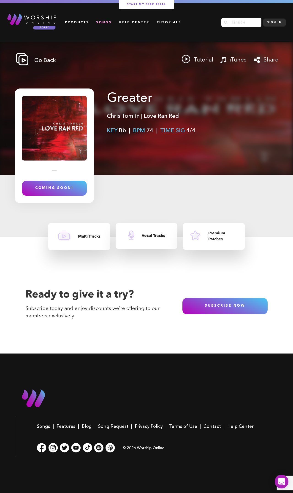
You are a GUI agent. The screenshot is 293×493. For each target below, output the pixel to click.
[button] (281, 481)
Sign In (274, 22)
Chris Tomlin (123, 115)
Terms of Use (183, 426)
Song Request (113, 426)
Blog (87, 426)
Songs (103, 22)
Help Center (134, 22)
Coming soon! (54, 188)
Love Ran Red (161, 115)
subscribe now (225, 306)
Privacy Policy (149, 426)
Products (77, 22)
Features (66, 426)
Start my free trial (146, 4)
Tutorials (169, 22)
